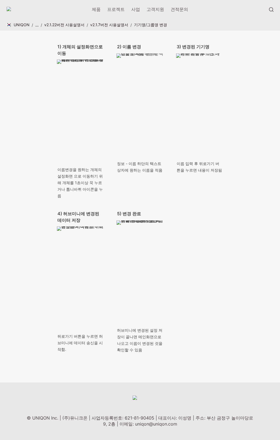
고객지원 (155, 9)
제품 (96, 9)
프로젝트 (116, 9)
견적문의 (179, 9)
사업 (135, 9)
